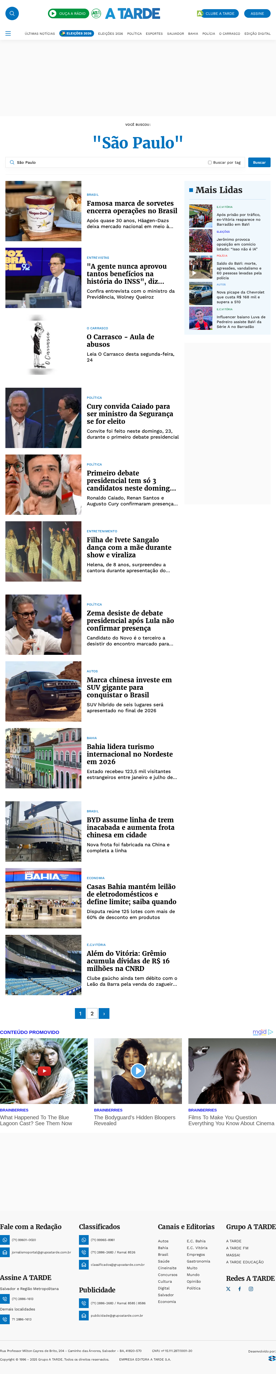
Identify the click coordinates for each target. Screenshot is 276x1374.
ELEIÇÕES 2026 (79, 33)
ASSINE (257, 13)
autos (163, 1241)
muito (192, 1268)
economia (167, 1301)
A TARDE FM (237, 1248)
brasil (163, 1254)
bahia (163, 1248)
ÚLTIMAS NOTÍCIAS (40, 34)
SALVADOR (175, 34)
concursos (167, 1274)
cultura (165, 1281)
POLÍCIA (208, 34)
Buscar (259, 162)
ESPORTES (154, 34)
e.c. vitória (197, 1248)
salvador (166, 1295)
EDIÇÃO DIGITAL (257, 34)
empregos (196, 1254)
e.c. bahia (196, 1241)
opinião (194, 1281)
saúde (164, 1261)
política (194, 1288)
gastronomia (198, 1261)
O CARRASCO (229, 34)
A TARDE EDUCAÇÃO (245, 1262)
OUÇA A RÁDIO (72, 13)
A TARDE (234, 1241)
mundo (193, 1274)
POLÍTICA (134, 34)
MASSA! (233, 1255)
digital (164, 1288)
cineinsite (167, 1268)
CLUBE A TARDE (220, 13)
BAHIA (193, 34)
